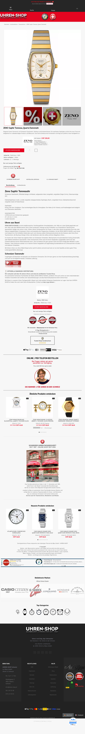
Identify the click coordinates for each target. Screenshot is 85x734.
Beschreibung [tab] (10, 185)
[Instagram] (42, 652)
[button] (32, 8)
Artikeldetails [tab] (21, 185)
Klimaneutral (40, 327)
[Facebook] (38, 652)
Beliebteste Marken (42, 578)
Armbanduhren (14, 24)
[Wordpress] (34, 652)
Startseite (6, 24)
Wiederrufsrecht (43, 333)
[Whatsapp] (46, 652)
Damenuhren (22, 24)
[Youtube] (50, 652)
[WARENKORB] (53, 8)
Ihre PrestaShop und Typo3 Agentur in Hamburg (42, 721)
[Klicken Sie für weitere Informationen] (42, 563)
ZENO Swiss (45, 300)
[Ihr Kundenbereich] (66, 8)
